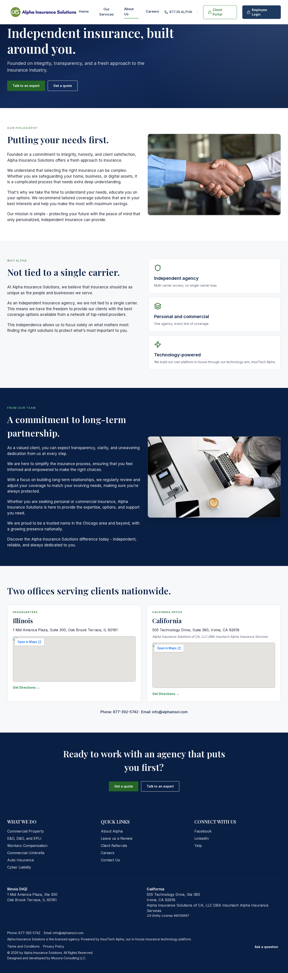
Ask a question (266, 947)
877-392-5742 (29, 933)
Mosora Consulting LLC (68, 958)
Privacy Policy (53, 946)
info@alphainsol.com (68, 933)
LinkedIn (201, 838)
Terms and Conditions (23, 946)
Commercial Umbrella (25, 853)
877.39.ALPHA (180, 12)
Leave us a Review (117, 838)
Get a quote (62, 86)
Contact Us (110, 860)
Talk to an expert (26, 86)
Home (84, 11)
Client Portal (217, 12)
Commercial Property (25, 831)
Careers (152, 11)
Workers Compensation (27, 845)
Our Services (106, 11)
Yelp (198, 845)
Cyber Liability (19, 867)
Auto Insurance (20, 860)
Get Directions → (26, 687)
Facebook (203, 831)
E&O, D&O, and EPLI (24, 838)
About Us (129, 11)
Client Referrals (114, 845)
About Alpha (112, 831)
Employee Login (259, 12)
